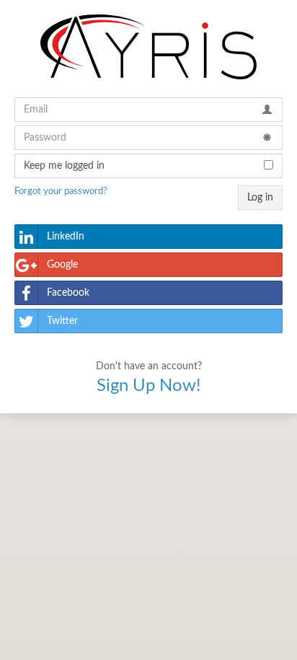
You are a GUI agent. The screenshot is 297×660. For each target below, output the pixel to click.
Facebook (68, 293)
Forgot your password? (60, 191)
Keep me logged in (64, 166)
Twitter (62, 321)
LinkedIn (65, 237)
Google (62, 265)
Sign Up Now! (148, 386)
